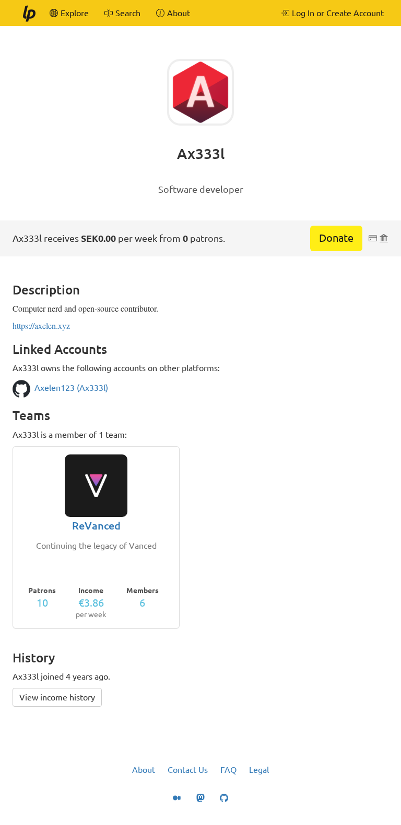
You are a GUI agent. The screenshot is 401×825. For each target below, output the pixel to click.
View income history (57, 697)
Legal (259, 769)
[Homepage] (29, 13)
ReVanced (96, 526)
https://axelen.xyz (41, 325)
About (143, 769)
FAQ (228, 769)
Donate (336, 238)
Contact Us (188, 769)
